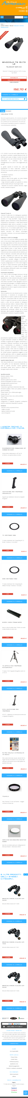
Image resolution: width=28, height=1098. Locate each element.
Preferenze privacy (14, 1061)
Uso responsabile (14, 1051)
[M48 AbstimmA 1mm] (14, 569)
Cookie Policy (14, 1059)
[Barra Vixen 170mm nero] (14, 613)
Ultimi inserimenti (14, 1074)
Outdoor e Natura (5, 25)
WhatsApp (14, 1092)
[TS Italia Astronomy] (13, 4)
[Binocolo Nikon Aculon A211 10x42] (14, 976)
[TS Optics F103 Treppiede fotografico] (14, 656)
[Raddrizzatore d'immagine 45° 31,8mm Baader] (14, 439)
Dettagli (3, 111)
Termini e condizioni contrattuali (14, 1068)
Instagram (14, 1090)
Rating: (7, 13)
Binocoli (11, 25)
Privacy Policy (14, 1057)
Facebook (14, 1088)
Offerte (14, 1076)
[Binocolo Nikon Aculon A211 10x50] (14, 889)
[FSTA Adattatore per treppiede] (14, 700)
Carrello (20, 7)
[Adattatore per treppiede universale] (14, 482)
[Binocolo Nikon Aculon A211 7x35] (14, 933)
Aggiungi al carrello (14, 470)
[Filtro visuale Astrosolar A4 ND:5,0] (14, 744)
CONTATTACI (14, 1043)
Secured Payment (14, 1026)
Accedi (22, 11)
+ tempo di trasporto (14, 82)
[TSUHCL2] (14, 787)
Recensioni (8, 111)
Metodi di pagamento (14, 1066)
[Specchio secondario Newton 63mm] (14, 831)
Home (2, 24)
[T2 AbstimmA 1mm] (14, 526)
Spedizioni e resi (14, 1064)
